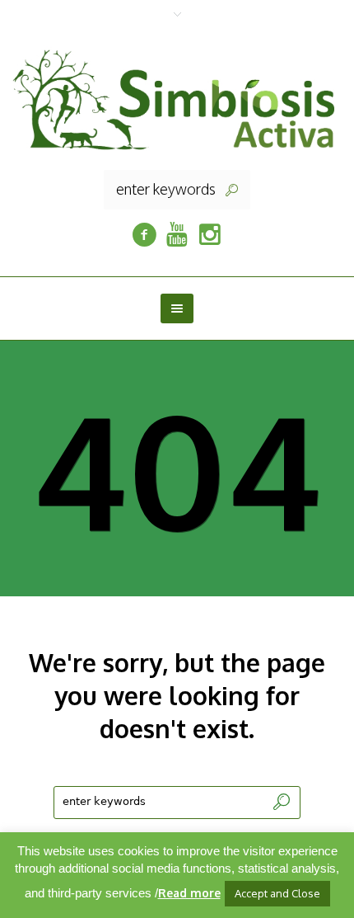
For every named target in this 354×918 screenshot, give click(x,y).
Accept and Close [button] (277, 893)
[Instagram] (210, 235)
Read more (189, 893)
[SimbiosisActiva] (144, 235)
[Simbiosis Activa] (177, 98)
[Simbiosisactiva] (177, 235)
